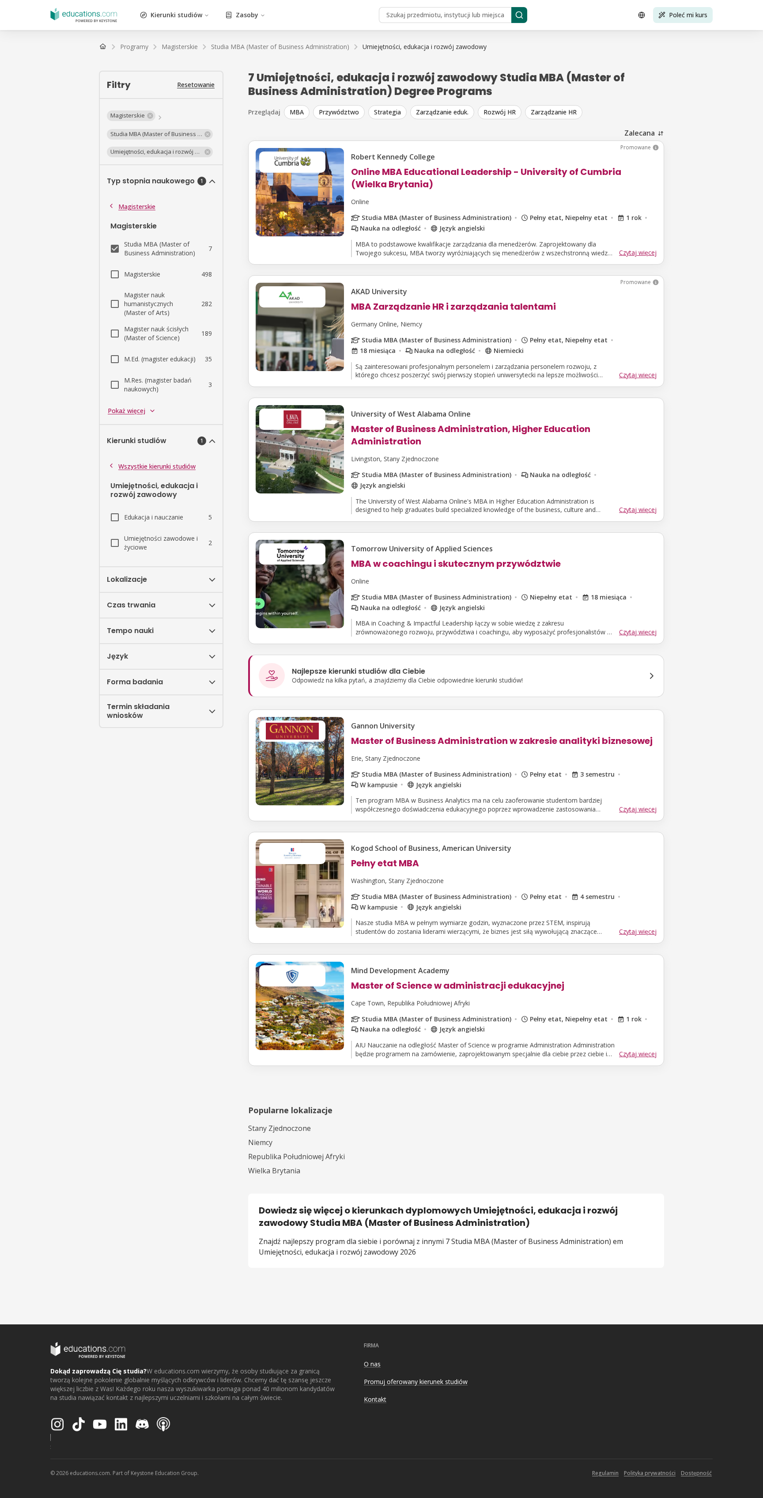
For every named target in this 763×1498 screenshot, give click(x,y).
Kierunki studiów (176, 15)
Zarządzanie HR (554, 112)
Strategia (387, 112)
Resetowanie (196, 84)
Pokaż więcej (126, 410)
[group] (474, 112)
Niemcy (260, 1142)
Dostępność (696, 1473)
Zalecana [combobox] (639, 133)
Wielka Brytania (274, 1171)
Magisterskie (136, 206)
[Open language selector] (642, 15)
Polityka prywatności (650, 1473)
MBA (297, 112)
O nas (372, 1364)
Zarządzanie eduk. (442, 112)
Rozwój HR (499, 112)
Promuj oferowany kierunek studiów (416, 1381)
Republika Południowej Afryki (296, 1156)
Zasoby (247, 15)
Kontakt (375, 1399)
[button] (131, 115)
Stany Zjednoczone (279, 1128)
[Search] (519, 15)
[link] (425, 46)
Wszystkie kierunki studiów (157, 466)
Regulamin (605, 1473)
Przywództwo (339, 112)
